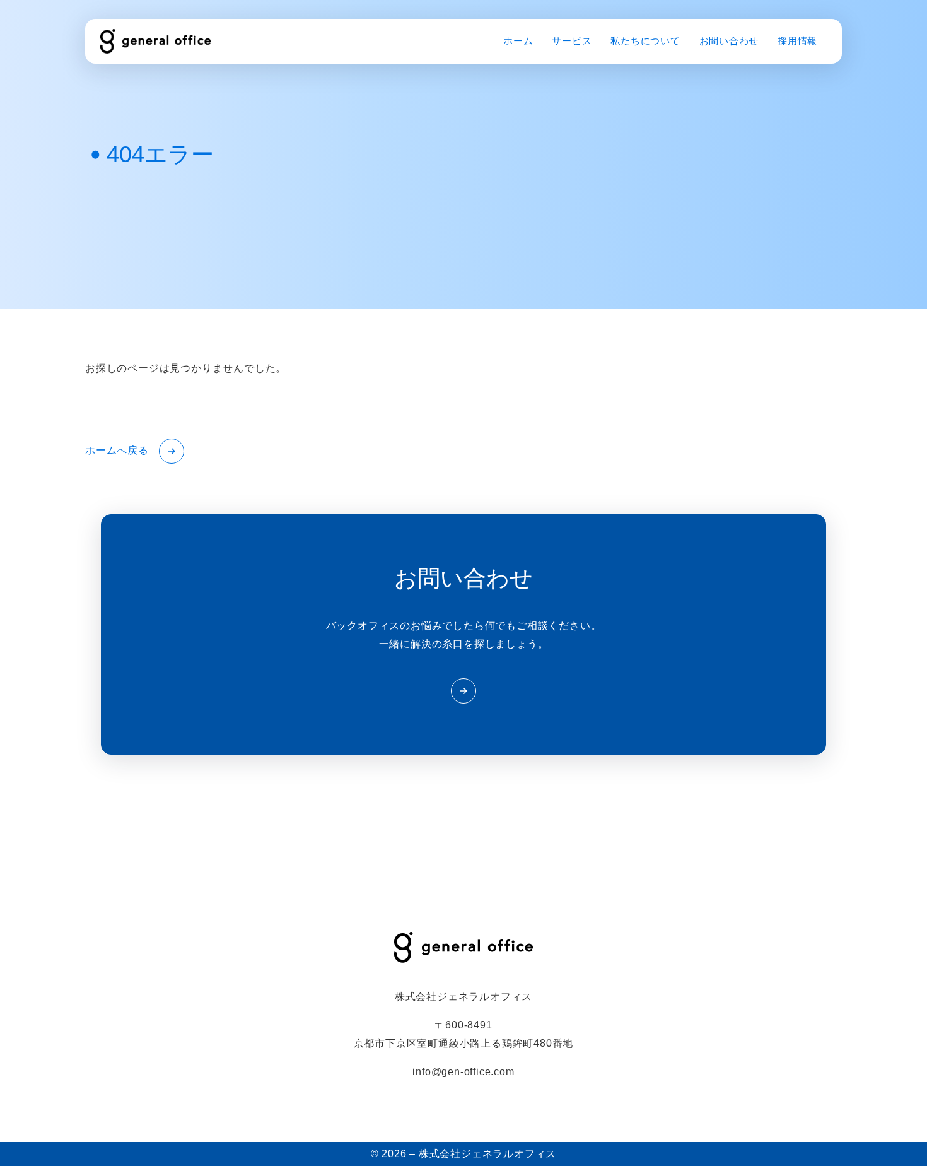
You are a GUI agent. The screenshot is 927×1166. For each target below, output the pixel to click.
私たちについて (645, 40)
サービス (572, 40)
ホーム (518, 40)
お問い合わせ (729, 40)
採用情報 (797, 40)
